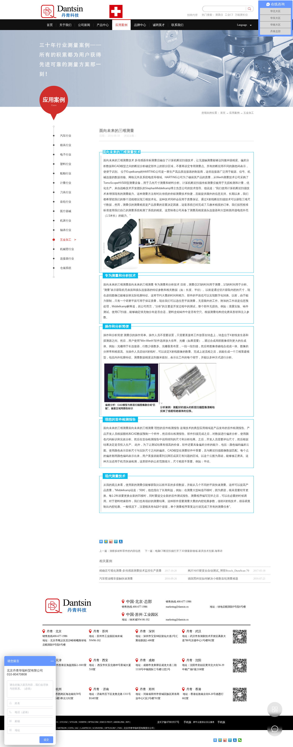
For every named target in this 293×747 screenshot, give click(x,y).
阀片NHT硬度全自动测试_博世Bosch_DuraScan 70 (218, 570)
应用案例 (234, 112)
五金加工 (248, 112)
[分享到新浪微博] (111, 541)
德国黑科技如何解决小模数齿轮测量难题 (213, 578)
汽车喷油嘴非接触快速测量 (116, 578)
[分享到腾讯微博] (116, 541)
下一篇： (183, 550)
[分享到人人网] (121, 541)
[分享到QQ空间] (106, 541)
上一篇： (119, 550)
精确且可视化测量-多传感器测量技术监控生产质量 (130, 570)
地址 (184, 665)
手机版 (186, 722)
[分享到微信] (240, 740)
